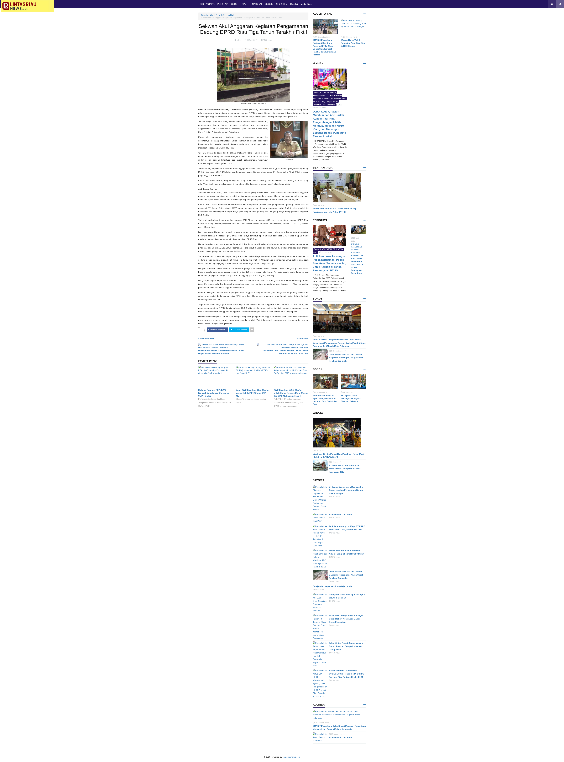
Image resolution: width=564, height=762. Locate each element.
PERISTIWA (222, 4)
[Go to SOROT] (364, 298)
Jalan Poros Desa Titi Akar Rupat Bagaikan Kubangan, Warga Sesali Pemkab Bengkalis (346, 357)
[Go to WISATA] (364, 413)
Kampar (328, 102)
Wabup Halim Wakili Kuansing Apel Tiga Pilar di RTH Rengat (353, 43)
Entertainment (319, 96)
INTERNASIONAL (338, 98)
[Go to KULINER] (364, 704)
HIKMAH (338, 96)
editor (239, 40)
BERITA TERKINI (217, 15)
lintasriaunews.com (291, 757)
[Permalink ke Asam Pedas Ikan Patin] (320, 518)
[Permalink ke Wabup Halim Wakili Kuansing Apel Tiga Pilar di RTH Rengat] (353, 27)
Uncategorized (329, 105)
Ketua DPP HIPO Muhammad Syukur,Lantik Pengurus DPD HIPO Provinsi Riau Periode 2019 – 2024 (346, 673)
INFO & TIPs (281, 4)
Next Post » (302, 338)
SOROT (235, 4)
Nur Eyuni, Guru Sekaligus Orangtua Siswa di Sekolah (351, 398)
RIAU (244, 4)
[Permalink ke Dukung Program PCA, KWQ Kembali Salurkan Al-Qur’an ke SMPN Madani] (215, 377)
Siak (315, 252)
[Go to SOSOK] (364, 369)
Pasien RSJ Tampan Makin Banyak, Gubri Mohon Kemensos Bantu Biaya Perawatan (346, 618)
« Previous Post (206, 338)
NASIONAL (257, 4)
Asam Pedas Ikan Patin (340, 514)
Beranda (204, 15)
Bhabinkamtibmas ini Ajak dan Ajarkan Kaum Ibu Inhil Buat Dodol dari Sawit (325, 399)
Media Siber (306, 4)
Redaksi (294, 4)
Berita (316, 92)
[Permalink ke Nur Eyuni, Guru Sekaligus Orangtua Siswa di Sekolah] (353, 382)
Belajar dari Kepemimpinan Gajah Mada (332, 586)
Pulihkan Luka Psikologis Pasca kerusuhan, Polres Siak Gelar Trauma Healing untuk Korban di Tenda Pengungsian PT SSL (329, 263)
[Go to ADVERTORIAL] (364, 14)
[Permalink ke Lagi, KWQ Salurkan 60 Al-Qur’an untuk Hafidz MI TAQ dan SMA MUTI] (253, 377)
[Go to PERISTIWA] (364, 220)
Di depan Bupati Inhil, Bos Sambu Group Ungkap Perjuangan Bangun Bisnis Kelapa (346, 490)
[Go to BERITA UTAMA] (364, 167)
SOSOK (269, 4)
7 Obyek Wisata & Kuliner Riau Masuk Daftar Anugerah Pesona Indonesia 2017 (345, 468)
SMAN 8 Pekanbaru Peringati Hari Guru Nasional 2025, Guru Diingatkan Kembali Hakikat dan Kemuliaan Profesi (324, 47)
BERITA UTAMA (207, 4)
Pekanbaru (317, 105)
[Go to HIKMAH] (364, 63)
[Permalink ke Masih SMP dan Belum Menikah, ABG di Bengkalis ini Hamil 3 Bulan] (320, 558)
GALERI (329, 96)
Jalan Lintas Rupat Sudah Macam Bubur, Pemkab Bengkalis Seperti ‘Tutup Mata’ (346, 646)
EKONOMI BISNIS (328, 92)
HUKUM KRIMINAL (321, 98)
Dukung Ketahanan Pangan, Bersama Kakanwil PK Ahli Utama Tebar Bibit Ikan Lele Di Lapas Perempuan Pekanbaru (357, 258)
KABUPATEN (318, 102)
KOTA (335, 102)
